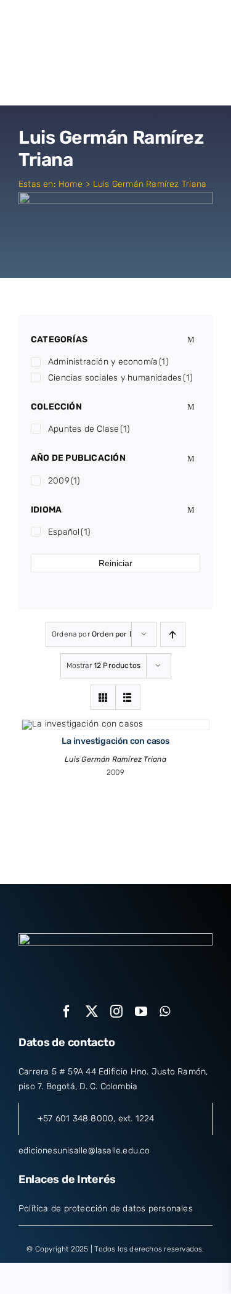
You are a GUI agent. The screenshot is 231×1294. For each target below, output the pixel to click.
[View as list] (128, 697)
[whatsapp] (165, 1011)
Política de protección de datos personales (105, 1208)
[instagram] (116, 1011)
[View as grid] (103, 697)
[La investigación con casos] (82, 724)
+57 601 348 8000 (75, 1118)
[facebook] (66, 1011)
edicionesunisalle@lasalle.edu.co (84, 1150)
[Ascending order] (173, 634)
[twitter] (92, 1011)
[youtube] (141, 1011)
